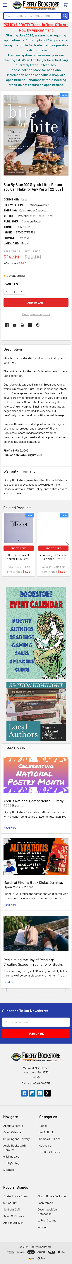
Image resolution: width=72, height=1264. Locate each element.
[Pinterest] (38, 325)
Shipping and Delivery (16, 1138)
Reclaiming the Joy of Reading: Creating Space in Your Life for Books (33, 961)
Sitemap (8, 1169)
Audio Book (46, 1132)
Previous (4, 544)
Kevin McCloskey (13, 1216)
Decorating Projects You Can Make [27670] (53, 556)
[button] (36, 633)
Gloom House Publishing (52, 1196)
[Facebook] (7, 325)
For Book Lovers (49, 1152)
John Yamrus (45, 1202)
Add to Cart (19, 548)
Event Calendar (12, 1132)
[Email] (14, 325)
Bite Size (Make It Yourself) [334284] (18, 556)
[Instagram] (32, 1093)
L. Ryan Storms (46, 1220)
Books (43, 1125)
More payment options (36, 314)
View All (42, 1227)
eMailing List (11, 1156)
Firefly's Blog (11, 1163)
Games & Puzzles (50, 1138)
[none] (36, 135)
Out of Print (10, 1202)
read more (10, 827)
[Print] (22, 325)
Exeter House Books (16, 1196)
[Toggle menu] (5, 5)
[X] (47, 1093)
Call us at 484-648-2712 (36, 1083)
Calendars (45, 1145)
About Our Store (13, 1125)
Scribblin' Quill (11, 1209)
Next (67, 544)
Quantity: (11, 283)
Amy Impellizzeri (13, 1222)
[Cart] (66, 5)
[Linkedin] (30, 325)
